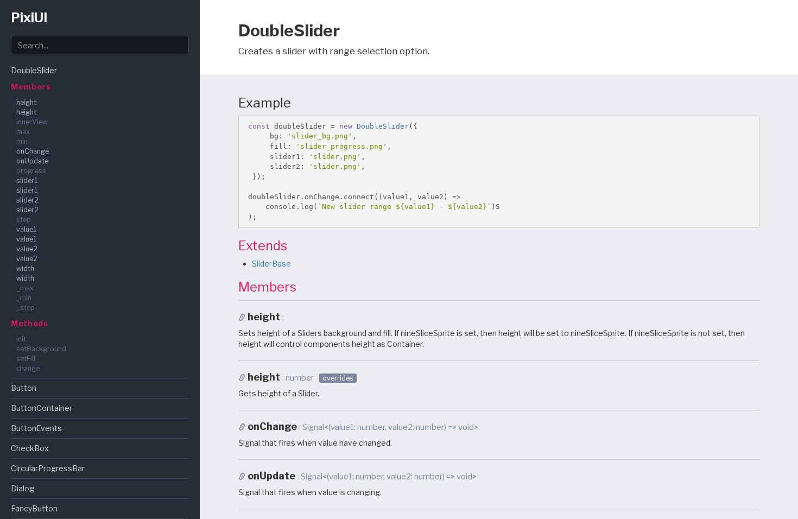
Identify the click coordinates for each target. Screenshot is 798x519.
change (28, 368)
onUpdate (32, 161)
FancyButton (34, 508)
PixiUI (29, 18)
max (23, 132)
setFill (25, 359)
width (25, 268)
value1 (26, 229)
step (23, 220)
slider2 (27, 200)
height (26, 102)
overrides (337, 378)
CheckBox (30, 448)
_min (23, 298)
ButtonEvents (36, 428)
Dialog (22, 488)
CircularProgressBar (48, 468)
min (22, 141)
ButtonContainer (41, 408)
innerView (32, 122)
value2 (26, 249)
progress (31, 171)
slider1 (26, 180)
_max (25, 288)
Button (23, 388)
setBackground (41, 349)
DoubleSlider (34, 70)
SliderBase (271, 263)
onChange (32, 151)
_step (25, 307)
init (21, 339)
